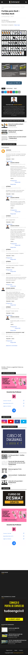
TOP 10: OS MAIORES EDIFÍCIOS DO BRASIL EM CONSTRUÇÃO (17, 641)
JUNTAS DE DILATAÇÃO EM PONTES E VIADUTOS (15, 635)
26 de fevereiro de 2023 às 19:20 (18, 164)
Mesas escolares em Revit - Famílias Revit (15, 131)
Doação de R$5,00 (14, 83)
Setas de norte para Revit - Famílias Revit (15, 481)
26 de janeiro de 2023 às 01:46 (13, 151)
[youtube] (11, 421)
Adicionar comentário (11, 345)
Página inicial (4, 7)
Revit (10, 7)
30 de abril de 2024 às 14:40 (13, 308)
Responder (8, 159)
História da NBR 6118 (13, 628)
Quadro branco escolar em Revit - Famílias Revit (17, 137)
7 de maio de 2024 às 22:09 (17, 318)
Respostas (9, 161)
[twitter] (24, 421)
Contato (21, 650)
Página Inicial (9, 650)
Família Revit (9, 88)
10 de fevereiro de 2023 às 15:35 (14, 188)
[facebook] (17, 421)
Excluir (13, 159)
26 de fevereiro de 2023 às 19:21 (18, 199)
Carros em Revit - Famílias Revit (17, 475)
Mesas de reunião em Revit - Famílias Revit (16, 124)
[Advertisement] (12, 558)
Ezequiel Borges (6, 16)
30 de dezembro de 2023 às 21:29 (19, 227)
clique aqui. (17, 25)
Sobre (15, 650)
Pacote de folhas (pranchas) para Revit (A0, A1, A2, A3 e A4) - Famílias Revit (17, 463)
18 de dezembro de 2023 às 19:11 (14, 275)
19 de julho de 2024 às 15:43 (13, 334)
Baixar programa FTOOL (15, 469)
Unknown (8, 150)
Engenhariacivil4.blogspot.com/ (15, 332)
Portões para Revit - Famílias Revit (16, 456)
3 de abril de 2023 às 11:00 (12, 217)
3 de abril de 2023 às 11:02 (12, 263)
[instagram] (4, 421)
